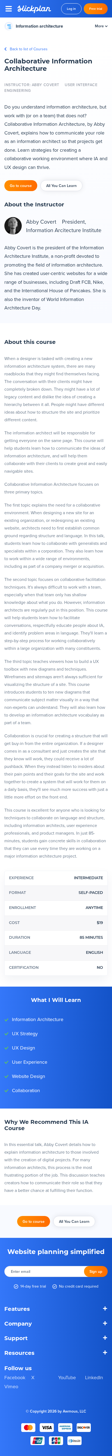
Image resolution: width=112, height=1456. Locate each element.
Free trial (95, 8)
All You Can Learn (61, 185)
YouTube (67, 1377)
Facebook (14, 1377)
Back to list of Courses (29, 49)
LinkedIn (94, 1377)
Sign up (95, 1271)
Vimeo (11, 1386)
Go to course (21, 185)
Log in (71, 8)
